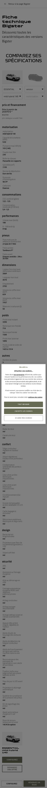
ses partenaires (19, 375)
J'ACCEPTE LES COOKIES (24, 411)
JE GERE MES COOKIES (23, 418)
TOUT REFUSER (23, 404)
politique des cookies (35, 397)
